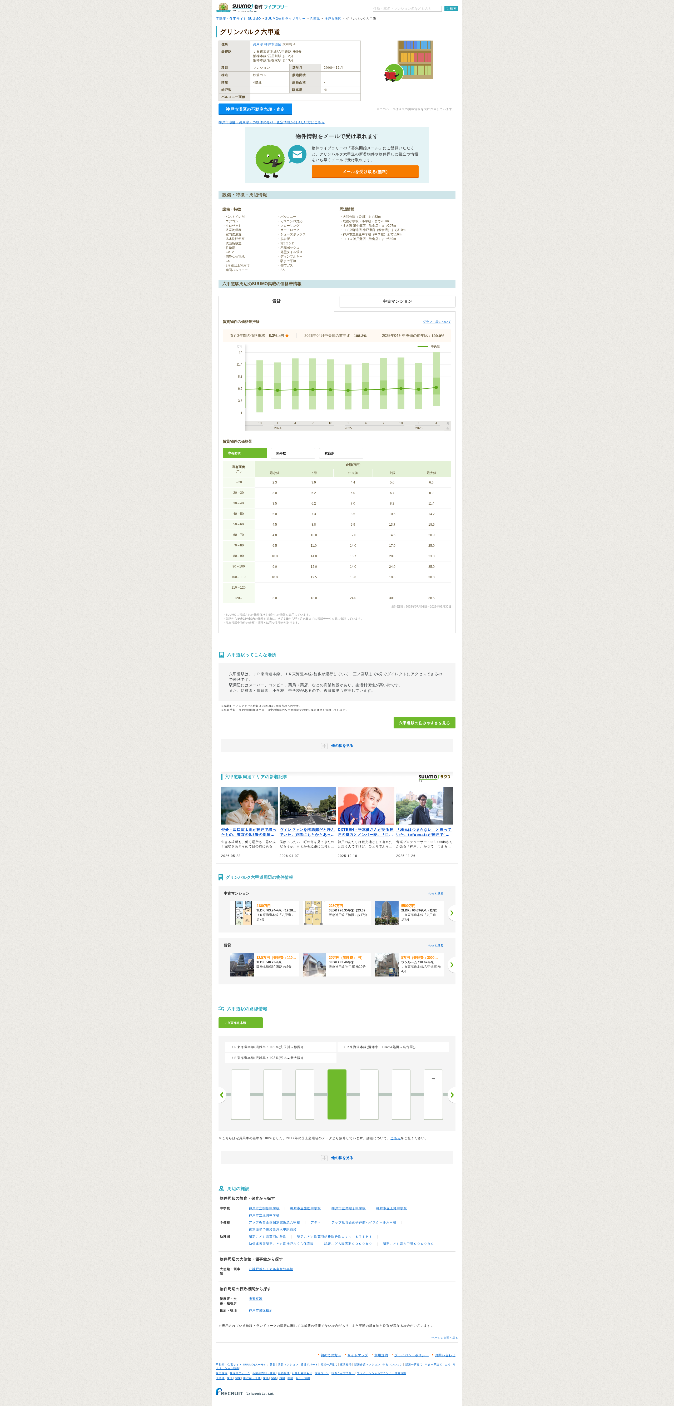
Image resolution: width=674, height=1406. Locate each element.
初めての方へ (331, 1355)
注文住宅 (221, 1373)
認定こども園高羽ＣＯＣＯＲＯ (348, 1244)
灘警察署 (255, 1299)
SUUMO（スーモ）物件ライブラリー (252, 7)
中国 (290, 1378)
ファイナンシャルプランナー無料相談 (381, 1373)
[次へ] (451, 913)
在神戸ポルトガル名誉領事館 (271, 1269)
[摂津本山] (273, 1094)
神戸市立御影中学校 (264, 1208)
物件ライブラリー (343, 1373)
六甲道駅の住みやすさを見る (424, 723)
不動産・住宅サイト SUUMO (238, 19)
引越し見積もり (302, 1373)
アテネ (316, 1222)
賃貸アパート (309, 1364)
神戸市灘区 (332, 19)
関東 (238, 1378)
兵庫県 (315, 19)
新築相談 (284, 1373)
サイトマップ (358, 1355)
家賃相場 (346, 1364)
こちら (395, 1138)
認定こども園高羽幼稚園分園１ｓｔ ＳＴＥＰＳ (334, 1237)
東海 (266, 1378)
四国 (282, 1378)
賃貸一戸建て (329, 1364)
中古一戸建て (433, 1364)
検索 (453, 8)
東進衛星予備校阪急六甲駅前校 (273, 1229)
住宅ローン (322, 1373)
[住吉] (305, 1094)
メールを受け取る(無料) (365, 171)
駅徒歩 (329, 453)
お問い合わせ (445, 1355)
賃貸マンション (288, 1364)
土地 (447, 1364)
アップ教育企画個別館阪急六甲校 (274, 1222)
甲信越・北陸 (252, 1378)
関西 (274, 1378)
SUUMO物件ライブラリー (285, 19)
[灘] (401, 1094)
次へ (451, 1095)
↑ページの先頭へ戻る (444, 1337)
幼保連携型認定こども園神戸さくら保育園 (281, 1244)
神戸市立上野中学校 (391, 1208)
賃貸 (273, 1364)
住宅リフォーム (240, 1373)
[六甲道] (337, 1094)
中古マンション (393, 1364)
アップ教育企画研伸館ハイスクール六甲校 (364, 1222)
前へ (222, 1095)
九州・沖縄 (303, 1378)
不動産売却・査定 (264, 1373)
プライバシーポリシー (411, 1355)
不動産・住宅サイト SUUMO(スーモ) (240, 1364)
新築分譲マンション (367, 1364)
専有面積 (234, 453)
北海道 (220, 1378)
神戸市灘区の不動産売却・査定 (255, 109)
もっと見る (436, 893)
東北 (230, 1378)
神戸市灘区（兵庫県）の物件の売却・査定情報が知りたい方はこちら (272, 122)
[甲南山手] (240, 1094)
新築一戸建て (414, 1364)
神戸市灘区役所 (261, 1310)
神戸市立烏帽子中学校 (348, 1208)
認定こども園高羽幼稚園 (267, 1237)
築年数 (281, 453)
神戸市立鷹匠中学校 (305, 1208)
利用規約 (381, 1355)
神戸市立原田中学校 (264, 1215)
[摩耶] (369, 1094)
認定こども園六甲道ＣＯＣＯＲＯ (408, 1244)
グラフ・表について (437, 322)
